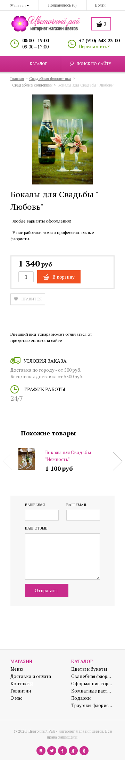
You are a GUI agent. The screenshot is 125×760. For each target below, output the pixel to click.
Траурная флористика (92, 705)
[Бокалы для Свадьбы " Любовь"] (62, 140)
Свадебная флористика (92, 676)
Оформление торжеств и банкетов (92, 683)
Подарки (81, 698)
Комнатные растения (92, 691)
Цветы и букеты (89, 669)
